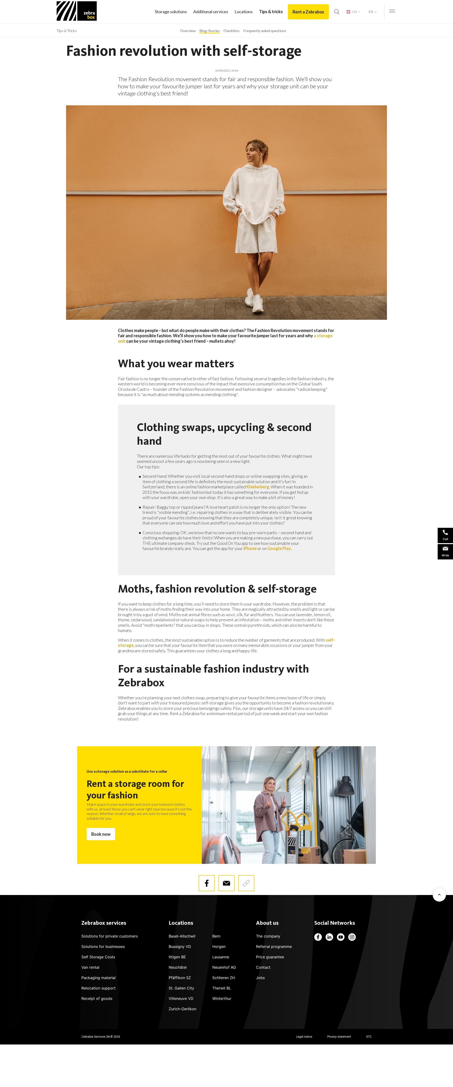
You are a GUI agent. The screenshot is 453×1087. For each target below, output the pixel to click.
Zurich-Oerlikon (182, 1008)
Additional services (210, 11)
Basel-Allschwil (182, 936)
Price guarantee (270, 957)
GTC (369, 1036)
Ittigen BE (177, 957)
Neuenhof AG (224, 967)
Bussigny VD (180, 946)
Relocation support (98, 988)
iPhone (250, 548)
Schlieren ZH (223, 977)
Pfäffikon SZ (180, 977)
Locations (244, 11)
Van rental (90, 967)
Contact (263, 967)
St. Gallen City (181, 988)
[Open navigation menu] (392, 11)
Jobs (260, 977)
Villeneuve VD (181, 998)
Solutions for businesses (103, 946)
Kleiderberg (257, 486)
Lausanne (220, 957)
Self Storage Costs (98, 957)
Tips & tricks (271, 11)
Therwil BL (221, 988)
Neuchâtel (178, 967)
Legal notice (304, 1036)
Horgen (219, 946)
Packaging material (98, 977)
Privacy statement (339, 1036)
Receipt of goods (96, 998)
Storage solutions (171, 11)
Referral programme (274, 946)
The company (268, 936)
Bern (216, 936)
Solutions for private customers (109, 936)
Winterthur (221, 998)
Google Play (279, 548)
